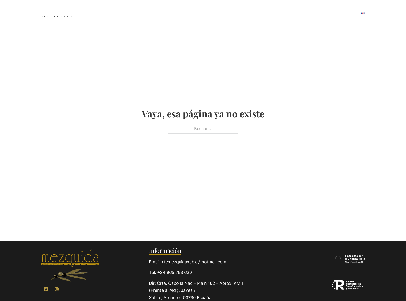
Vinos (263, 12)
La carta (184, 12)
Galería (286, 12)
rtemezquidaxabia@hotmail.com (194, 261)
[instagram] (56, 289)
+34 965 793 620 (174, 272)
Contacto (342, 12)
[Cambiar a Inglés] (363, 13)
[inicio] (70, 265)
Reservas (313, 12)
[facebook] (46, 289)
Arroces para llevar (226, 12)
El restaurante (148, 12)
